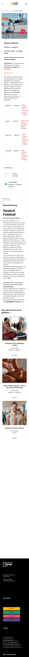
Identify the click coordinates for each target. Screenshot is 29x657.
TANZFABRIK (9, 301)
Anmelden (14, 355)
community (11, 612)
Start (3, 11)
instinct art (11, 616)
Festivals (11, 11)
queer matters (11, 619)
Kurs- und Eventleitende (11, 642)
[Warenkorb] (26, 4)
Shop (6, 11)
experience (11, 608)
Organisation (8, 638)
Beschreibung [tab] (6, 198)
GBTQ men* (15, 175)
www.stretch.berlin (9, 59)
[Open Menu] (2, 3)
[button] (24, 16)
